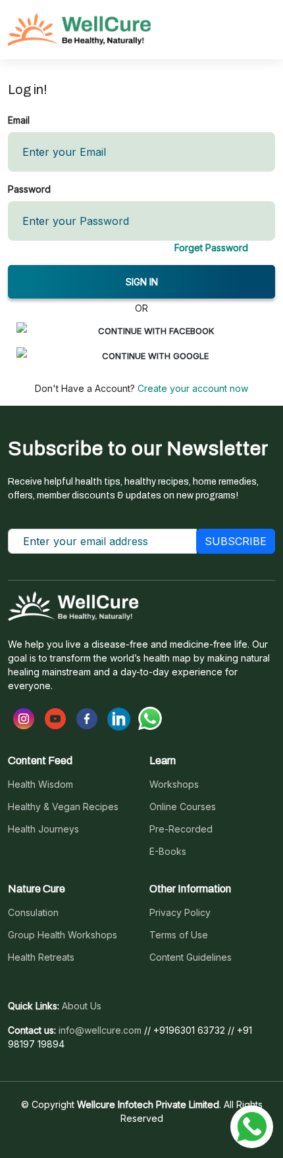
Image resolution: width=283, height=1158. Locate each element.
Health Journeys (43, 829)
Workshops (174, 784)
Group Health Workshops (62, 935)
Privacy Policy (180, 912)
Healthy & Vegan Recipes (63, 806)
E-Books (167, 851)
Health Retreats (41, 957)
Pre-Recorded (181, 829)
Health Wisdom (40, 784)
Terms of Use (178, 935)
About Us (81, 1006)
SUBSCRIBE (236, 541)
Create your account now (191, 388)
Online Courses (182, 806)
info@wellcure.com (100, 1030)
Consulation (33, 912)
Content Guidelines (190, 957)
